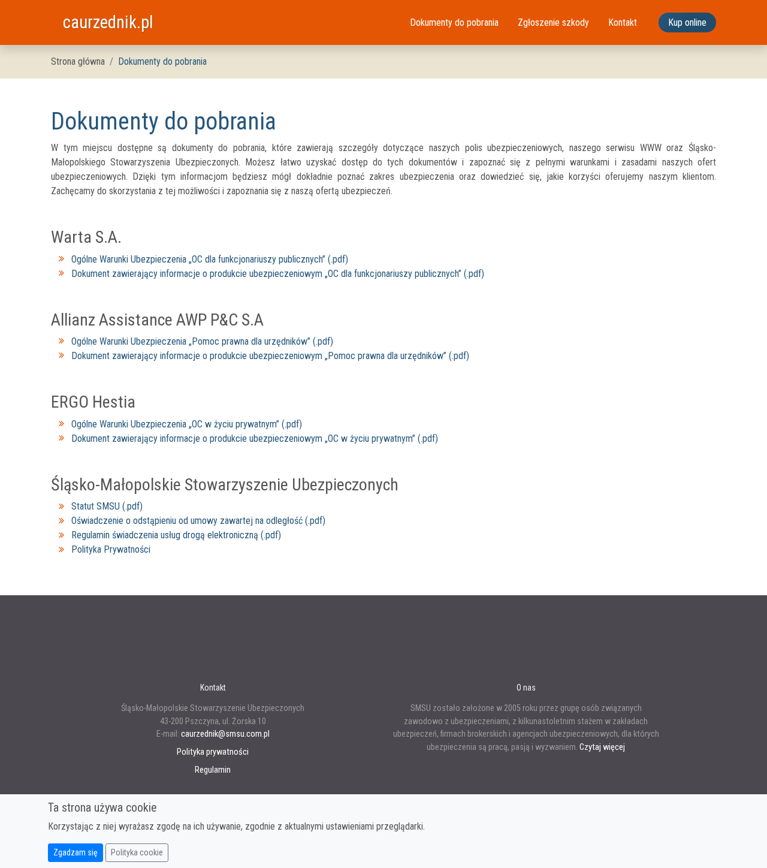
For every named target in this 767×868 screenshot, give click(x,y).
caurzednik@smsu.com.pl (225, 734)
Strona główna (78, 61)
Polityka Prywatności (110, 549)
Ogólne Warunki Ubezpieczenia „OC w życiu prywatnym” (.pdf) (186, 424)
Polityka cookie (137, 852)
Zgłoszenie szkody (553, 22)
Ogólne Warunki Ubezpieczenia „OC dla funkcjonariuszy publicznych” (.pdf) (209, 259)
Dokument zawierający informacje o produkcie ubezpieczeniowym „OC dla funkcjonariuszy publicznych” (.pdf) (277, 273)
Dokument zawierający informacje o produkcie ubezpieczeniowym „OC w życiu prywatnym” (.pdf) (254, 438)
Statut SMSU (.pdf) (107, 506)
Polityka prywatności (213, 752)
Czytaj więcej (602, 747)
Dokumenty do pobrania (454, 22)
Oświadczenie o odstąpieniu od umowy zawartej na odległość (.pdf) (198, 520)
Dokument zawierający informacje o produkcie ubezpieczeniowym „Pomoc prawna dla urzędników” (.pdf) (270, 355)
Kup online (687, 22)
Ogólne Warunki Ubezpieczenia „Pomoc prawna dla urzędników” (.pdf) (202, 341)
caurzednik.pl (108, 22)
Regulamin (213, 770)
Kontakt (622, 22)
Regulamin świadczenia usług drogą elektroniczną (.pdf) (176, 535)
